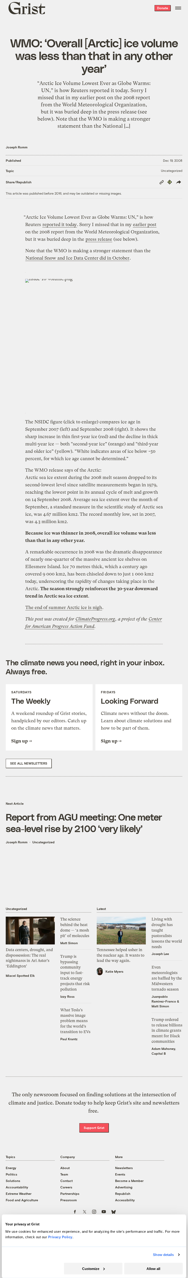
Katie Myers (114, 971)
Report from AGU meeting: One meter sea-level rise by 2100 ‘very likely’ (84, 822)
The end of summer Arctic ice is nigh (63, 607)
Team (64, 1174)
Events (120, 1174)
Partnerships (69, 1194)
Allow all (153, 1268)
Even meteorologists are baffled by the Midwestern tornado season (167, 978)
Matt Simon (69, 943)
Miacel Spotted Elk (20, 976)
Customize (90, 1268)
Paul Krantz (68, 1039)
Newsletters (124, 1168)
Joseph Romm (17, 147)
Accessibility (125, 1200)
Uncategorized (171, 171)
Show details (163, 1255)
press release (99, 239)
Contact (66, 1181)
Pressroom (68, 1200)
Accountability (17, 1187)
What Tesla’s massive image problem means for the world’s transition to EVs (75, 1021)
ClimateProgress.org (95, 619)
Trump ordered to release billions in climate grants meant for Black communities (167, 1030)
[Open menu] (178, 8)
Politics (11, 1174)
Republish (122, 1194)
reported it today (59, 224)
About (65, 1168)
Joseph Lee (160, 954)
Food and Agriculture (22, 1200)
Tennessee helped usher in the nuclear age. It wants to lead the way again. (120, 955)
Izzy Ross (67, 996)
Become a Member (129, 1181)
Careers (66, 1187)
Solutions (13, 1181)
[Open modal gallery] (94, 340)
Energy (11, 1168)
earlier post (144, 224)
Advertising (123, 1187)
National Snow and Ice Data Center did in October (77, 258)
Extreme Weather (18, 1194)
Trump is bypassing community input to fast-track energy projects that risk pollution (75, 973)
